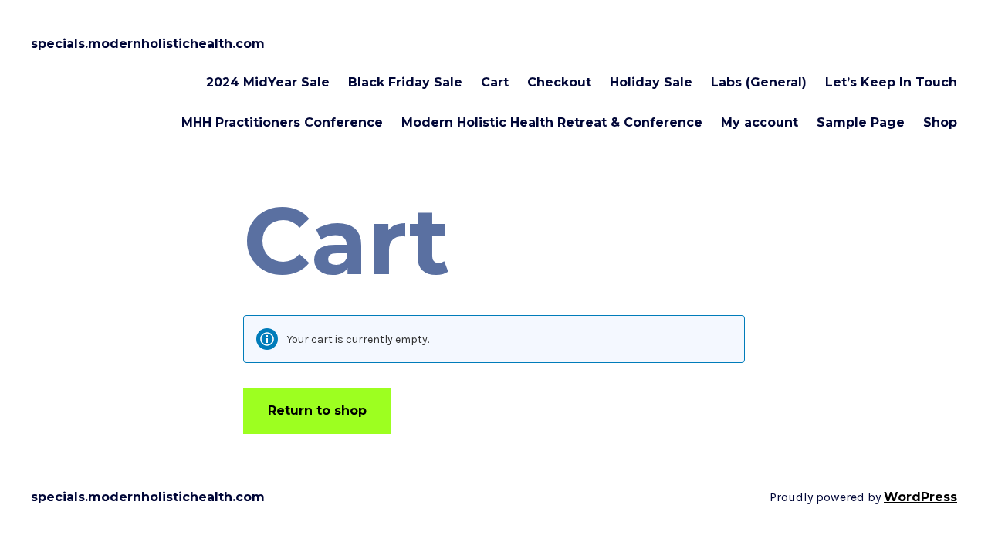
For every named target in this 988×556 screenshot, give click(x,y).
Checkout (559, 82)
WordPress (920, 497)
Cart (495, 82)
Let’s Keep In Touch (891, 82)
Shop (940, 122)
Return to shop (317, 410)
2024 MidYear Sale (268, 82)
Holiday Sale (651, 82)
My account (759, 122)
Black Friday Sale (405, 82)
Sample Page (861, 122)
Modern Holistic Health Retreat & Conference (551, 122)
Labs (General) (759, 82)
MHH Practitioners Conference (282, 122)
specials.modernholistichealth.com (148, 43)
